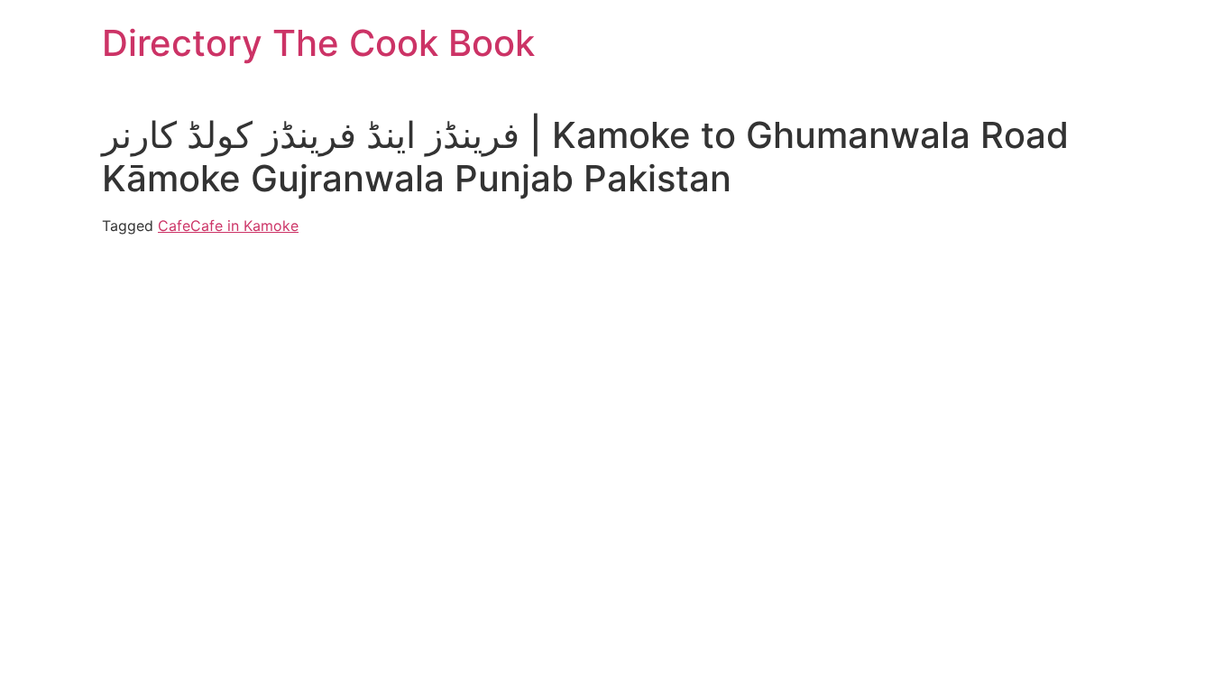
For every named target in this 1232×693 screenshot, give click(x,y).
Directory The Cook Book (318, 43)
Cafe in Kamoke (244, 226)
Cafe (174, 226)
